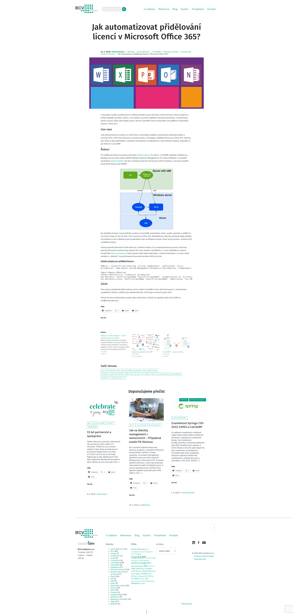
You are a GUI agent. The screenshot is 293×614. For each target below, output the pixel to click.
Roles (140, 579)
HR (111, 578)
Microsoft (119, 378)
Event (110, 423)
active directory (143, 52)
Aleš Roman (102, 494)
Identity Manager (137, 566)
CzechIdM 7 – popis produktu (173, 352)
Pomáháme (198, 9)
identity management (141, 563)
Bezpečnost (149, 552)
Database (114, 567)
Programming (179, 418)
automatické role (136, 552)
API (147, 549)
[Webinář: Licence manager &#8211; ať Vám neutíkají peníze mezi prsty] (116, 344)
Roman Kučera (118, 52)
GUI (142, 560)
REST (146, 576)
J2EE (133, 568)
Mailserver (138, 571)
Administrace (186, 604)
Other (112, 590)
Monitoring (147, 571)
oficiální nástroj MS (145, 155)
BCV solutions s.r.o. (87, 9)
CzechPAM (114, 565)
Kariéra (184, 9)
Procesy (113, 592)
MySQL (133, 574)
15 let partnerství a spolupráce (99, 434)
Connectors (115, 560)
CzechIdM (156, 52)
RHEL (132, 579)
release (141, 576)
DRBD (154, 558)
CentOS (133, 554)
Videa (112, 601)
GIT (139, 560)
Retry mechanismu (118, 253)
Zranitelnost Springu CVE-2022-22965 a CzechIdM (187, 425)
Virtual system (150, 581)
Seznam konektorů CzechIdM (142, 352)
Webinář (92, 427)
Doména (149, 558)
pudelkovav (145, 505)
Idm (146, 565)
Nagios (138, 574)
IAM (112, 581)
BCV (90, 423)
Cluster (138, 554)
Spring (183, 400)
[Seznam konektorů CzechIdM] (146, 342)
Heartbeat (146, 560)
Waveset (134, 583)
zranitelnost (197, 400)
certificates (115, 556)
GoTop (214, 528)
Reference (163, 9)
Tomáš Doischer (188, 492)
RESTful (150, 576)
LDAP (133, 571)
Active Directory (146, 374)
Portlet (149, 574)
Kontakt (211, 9)
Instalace (151, 566)
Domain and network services (118, 374)
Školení (143, 583)
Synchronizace (135, 581)
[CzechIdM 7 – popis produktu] (177, 342)
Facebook (198, 542)
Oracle (113, 588)
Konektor (148, 569)
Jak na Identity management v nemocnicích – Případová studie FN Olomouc (145, 436)
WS (140, 583)
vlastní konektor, (117, 161)
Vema (143, 581)
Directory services (171, 52)
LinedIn (193, 542)
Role (136, 578)
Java (138, 568)
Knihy (112, 583)
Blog (175, 9)
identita (106, 378)
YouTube (204, 542)
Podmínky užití (200, 559)
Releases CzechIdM (118, 599)
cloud (112, 558)
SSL (143, 579)
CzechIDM (86, 543)
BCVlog (131, 52)
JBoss (142, 569)
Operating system (117, 585)
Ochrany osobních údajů (204, 556)
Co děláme (149, 9)
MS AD (153, 571)
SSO (146, 578)
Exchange (176, 374)
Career (113, 553)
